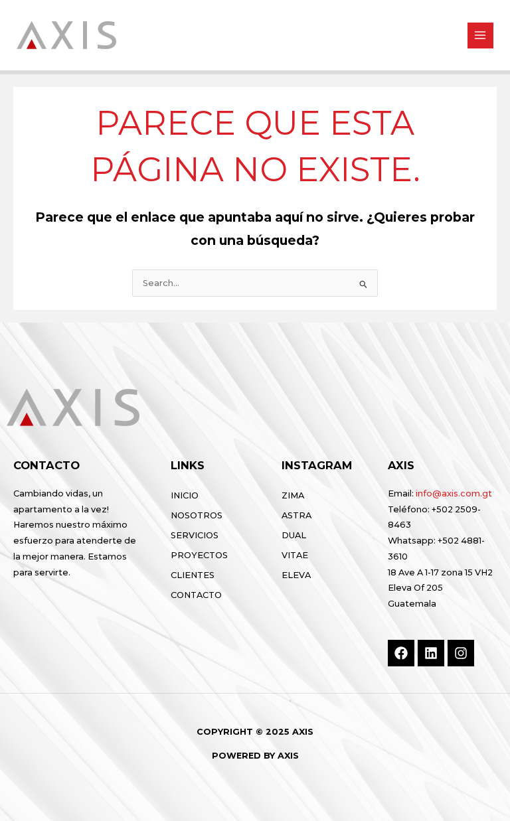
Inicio (185, 495)
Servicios (194, 535)
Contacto (196, 595)
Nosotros (196, 515)
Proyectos (199, 555)
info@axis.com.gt (454, 493)
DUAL (294, 535)
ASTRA (296, 515)
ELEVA (296, 575)
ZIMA (293, 495)
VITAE (295, 555)
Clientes (192, 575)
